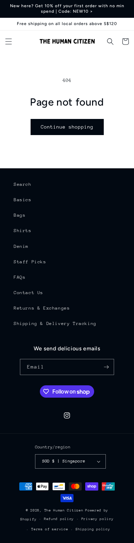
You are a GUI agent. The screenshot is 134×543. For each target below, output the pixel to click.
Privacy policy (97, 519)
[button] (8, 41)
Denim (21, 246)
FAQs (19, 277)
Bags (19, 215)
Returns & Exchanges (42, 308)
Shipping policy (93, 529)
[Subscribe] (106, 367)
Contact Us (28, 292)
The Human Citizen (63, 510)
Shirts (23, 230)
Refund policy (59, 519)
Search (23, 184)
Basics (23, 199)
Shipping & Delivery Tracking (55, 323)
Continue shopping (67, 127)
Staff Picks (30, 261)
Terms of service (49, 529)
